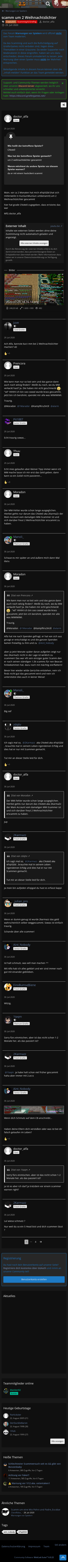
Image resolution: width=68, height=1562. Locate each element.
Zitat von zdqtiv (19, 856)
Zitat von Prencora (20, 595)
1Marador (24, 406)
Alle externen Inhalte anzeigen (34, 243)
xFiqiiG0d (23, 1532)
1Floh (13, 1431)
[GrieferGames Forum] (22, 4)
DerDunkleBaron (19, 1422)
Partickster (15, 1414)
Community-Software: (34, 1557)
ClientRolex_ (16, 1512)
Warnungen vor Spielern (21, 1515)
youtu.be (55, 226)
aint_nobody (9, 1532)
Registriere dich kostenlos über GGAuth (24, 1268)
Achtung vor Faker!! (18, 1475)
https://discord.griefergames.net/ (27, 95)
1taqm (10, 1072)
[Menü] (64, 4)
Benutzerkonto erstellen (34, 1279)
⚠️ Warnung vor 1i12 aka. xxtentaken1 (29, 1483)
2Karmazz (30, 742)
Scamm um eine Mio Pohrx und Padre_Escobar (35, 1509)
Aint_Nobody (47, 642)
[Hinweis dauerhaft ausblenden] (63, 83)
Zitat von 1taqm (19, 1169)
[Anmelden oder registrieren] (56, 4)
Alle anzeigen (57, 1441)
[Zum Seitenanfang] (62, 1557)
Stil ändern (60, 1544)
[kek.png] (34, 1110)
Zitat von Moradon (21, 795)
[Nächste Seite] (40, 1242)
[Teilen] (63, 104)
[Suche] (48, 4)
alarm (56, 406)
